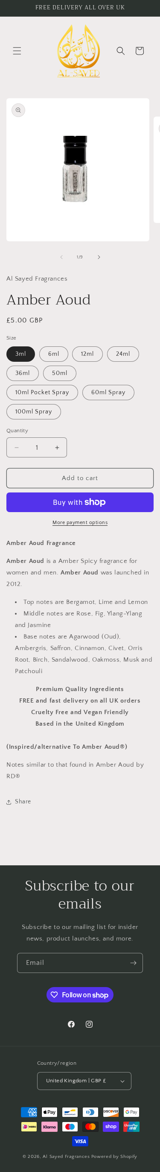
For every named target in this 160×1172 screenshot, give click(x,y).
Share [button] (23, 801)
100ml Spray (33, 411)
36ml (22, 373)
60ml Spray (108, 392)
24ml (123, 354)
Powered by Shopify (114, 1156)
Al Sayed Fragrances (66, 1156)
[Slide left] (61, 257)
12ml (87, 354)
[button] (17, 50)
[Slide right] (99, 257)
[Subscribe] (133, 963)
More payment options (80, 522)
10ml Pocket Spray (42, 392)
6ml (53, 354)
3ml (20, 354)
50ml (59, 373)
